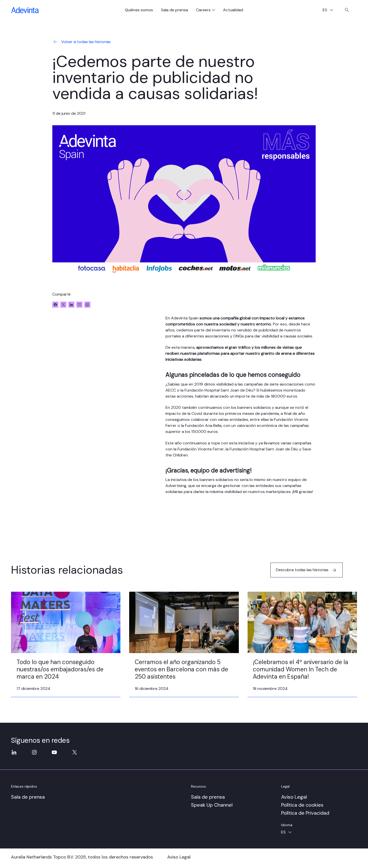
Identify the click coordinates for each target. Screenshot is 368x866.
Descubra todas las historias (302, 569)
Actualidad (233, 10)
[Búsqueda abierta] (347, 10)
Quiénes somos (139, 10)
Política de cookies (302, 805)
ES (330, 10)
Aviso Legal (294, 797)
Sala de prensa (174, 10)
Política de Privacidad (305, 813)
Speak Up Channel (212, 805)
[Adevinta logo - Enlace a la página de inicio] (25, 10)
